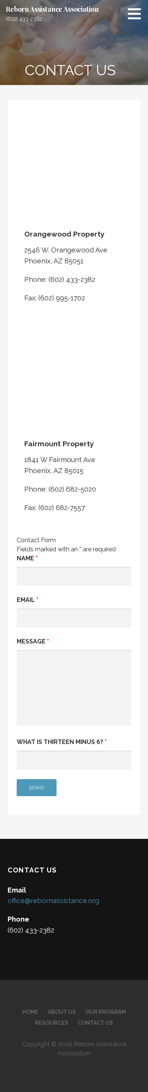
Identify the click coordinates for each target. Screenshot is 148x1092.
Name (27, 558)
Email (27, 599)
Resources (51, 1023)
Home (30, 1012)
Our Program (105, 1012)
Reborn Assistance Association (52, 9)
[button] (137, 13)
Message (33, 641)
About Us (62, 1012)
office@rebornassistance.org (53, 901)
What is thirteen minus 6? (62, 742)
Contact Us (95, 1023)
